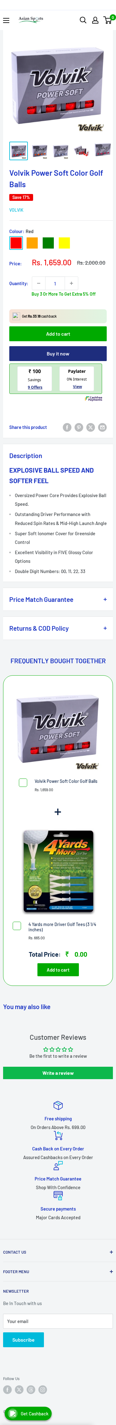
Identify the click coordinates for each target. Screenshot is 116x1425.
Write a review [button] (58, 1073)
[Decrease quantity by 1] (38, 283)
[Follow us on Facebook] (7, 1389)
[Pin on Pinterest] (79, 427)
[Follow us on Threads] (31, 1389)
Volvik (16, 210)
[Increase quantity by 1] (71, 283)
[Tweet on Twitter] (90, 427)
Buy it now (58, 353)
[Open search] (83, 20)
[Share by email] (102, 427)
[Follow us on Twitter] (19, 1389)
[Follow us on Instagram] (42, 1389)
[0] (108, 20)
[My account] (95, 20)
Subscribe (23, 1340)
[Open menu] (6, 20)
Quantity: (18, 283)
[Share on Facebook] (67, 427)
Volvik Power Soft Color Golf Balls (66, 781)
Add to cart (58, 334)
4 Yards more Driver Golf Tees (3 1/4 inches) (62, 927)
